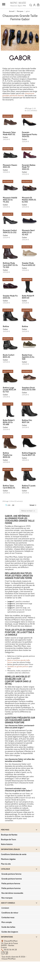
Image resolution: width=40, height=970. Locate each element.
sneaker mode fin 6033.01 (10, 297)
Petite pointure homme (11, 888)
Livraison (5, 908)
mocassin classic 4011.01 (10, 166)
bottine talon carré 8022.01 (9, 486)
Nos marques (7, 898)
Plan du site (6, 864)
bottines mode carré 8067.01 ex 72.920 (10, 265)
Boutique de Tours (8, 839)
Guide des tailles (8, 927)
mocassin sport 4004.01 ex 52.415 (28, 232)
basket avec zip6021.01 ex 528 (28, 357)
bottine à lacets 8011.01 (28, 486)
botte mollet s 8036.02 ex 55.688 (8, 422)
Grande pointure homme (11, 878)
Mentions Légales (8, 859)
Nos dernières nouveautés (12, 893)
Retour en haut (28, 511)
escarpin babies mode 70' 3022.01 (28, 167)
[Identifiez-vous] (34, 5)
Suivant (33, 505)
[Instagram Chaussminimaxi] (3, 953)
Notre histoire (7, 844)
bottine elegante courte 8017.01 (29, 454)
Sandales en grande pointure (18, 666)
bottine (6, 326)
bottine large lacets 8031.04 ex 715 (9, 389)
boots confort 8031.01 (8, 356)
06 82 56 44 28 (10, 949)
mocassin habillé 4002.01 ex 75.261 (10, 199)
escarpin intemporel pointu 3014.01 (29, 134)
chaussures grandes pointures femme (18, 94)
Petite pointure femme (10, 883)
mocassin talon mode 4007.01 (9, 133)
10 (13, 505)
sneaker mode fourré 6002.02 (28, 264)
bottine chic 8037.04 (27, 421)
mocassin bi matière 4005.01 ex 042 (29, 199)
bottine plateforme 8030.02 (7, 455)
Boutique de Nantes (9, 834)
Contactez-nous (7, 917)
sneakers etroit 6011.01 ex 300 (28, 388)
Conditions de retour (9, 912)
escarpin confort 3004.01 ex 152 (10, 231)
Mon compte (6, 922)
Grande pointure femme (11, 874)
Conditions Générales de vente (13, 854)
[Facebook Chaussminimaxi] (6, 953)
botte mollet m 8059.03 (28, 297)
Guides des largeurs (9, 932)
